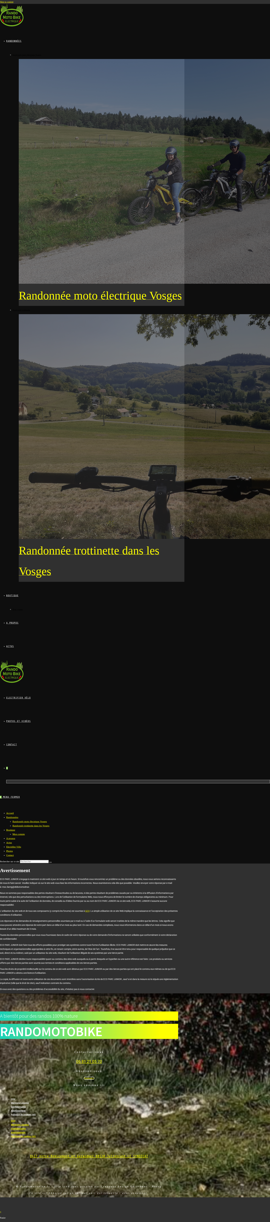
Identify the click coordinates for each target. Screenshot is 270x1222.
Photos (9, 851)
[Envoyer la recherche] (50, 862)
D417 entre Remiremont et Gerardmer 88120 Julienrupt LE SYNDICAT (89, 1156)
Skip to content (6, 2)
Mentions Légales (20, 1103)
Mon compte (18, 834)
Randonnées (12, 817)
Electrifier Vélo (13, 847)
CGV (13, 1099)
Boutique (10, 830)
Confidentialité (18, 1107)
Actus (9, 842)
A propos (10, 838)
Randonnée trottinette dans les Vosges (30, 825)
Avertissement (18, 1110)
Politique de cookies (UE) (23, 1114)
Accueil (10, 813)
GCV (87, 911)
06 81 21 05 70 (89, 1061)
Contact (10, 855)
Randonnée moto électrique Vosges (29, 821)
